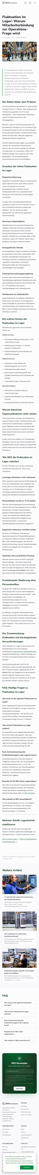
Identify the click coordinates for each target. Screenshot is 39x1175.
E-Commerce (6, 1129)
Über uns (5, 1147)
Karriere (4, 1150)
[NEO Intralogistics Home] (9, 2)
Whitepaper (24, 1138)
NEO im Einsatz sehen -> (10, 839)
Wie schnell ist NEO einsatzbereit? (17, 1040)
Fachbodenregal (26, 1112)
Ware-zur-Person (26, 1115)
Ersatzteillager (6, 1135)
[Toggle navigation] (35, 3)
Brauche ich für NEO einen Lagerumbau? (13, 1033)
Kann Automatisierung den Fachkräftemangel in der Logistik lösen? (16, 1022)
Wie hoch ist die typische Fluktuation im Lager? (18, 1004)
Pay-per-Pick (25, 1109)
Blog (22, 1129)
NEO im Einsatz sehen (9, 1152)
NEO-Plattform (29, 793)
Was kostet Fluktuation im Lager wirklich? (16, 1013)
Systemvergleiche (26, 1135)
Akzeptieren (26, 1167)
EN (30, 3)
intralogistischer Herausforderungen (24, 652)
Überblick (24, 1106)
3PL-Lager (5, 1132)
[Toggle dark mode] (25, 2)
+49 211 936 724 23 (27, 1152)
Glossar (23, 1132)
